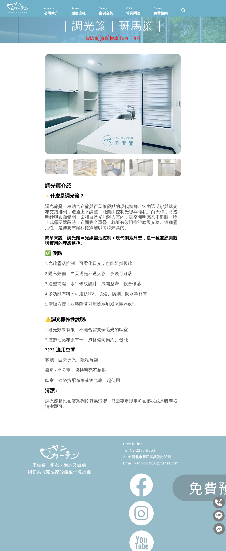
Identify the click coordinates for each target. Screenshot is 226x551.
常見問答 (133, 11)
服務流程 (79, 11)
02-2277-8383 (142, 450)
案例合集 (106, 11)
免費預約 (161, 11)
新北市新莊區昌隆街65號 (151, 457)
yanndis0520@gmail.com (156, 463)
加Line (137, 444)
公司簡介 (51, 11)
